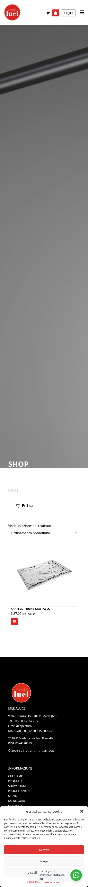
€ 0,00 (68, 13)
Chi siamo (15, 776)
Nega (44, 861)
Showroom (17, 786)
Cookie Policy (34, 882)
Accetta (44, 850)
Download (16, 801)
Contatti (15, 806)
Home (13, 490)
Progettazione (19, 791)
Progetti (15, 781)
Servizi (13, 796)
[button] (82, 811)
